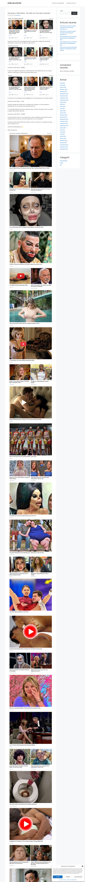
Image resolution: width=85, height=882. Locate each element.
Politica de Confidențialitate (72, 879)
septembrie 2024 (64, 125)
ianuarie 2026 (63, 91)
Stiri (61, 165)
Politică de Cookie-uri (62, 879)
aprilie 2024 (63, 136)
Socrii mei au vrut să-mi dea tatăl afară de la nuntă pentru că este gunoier (68, 48)
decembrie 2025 (64, 93)
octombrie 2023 (64, 149)
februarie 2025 (63, 115)
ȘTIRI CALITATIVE (14, 3)
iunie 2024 (62, 132)
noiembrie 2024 (64, 121)
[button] (82, 866)
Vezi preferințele (78, 876)
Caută (61, 10)
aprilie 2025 (63, 110)
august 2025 (63, 102)
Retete (61, 162)
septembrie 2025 (64, 100)
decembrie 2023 (64, 144)
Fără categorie (63, 160)
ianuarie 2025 (63, 117)
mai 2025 (62, 108)
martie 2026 (63, 87)
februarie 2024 (63, 140)
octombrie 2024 (64, 123)
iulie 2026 (62, 83)
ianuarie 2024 (63, 142)
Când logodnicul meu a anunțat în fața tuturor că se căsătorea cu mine (68, 38)
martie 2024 (63, 138)
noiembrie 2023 (64, 146)
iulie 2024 (62, 129)
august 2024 (63, 127)
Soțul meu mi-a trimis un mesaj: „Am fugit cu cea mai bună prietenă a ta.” (68, 27)
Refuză (68, 876)
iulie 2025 (62, 104)
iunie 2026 (62, 85)
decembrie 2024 (64, 119)
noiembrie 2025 (64, 95)
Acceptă (58, 876)
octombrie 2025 (64, 98)
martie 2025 (63, 112)
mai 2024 (62, 134)
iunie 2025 (62, 106)
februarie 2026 (63, 89)
